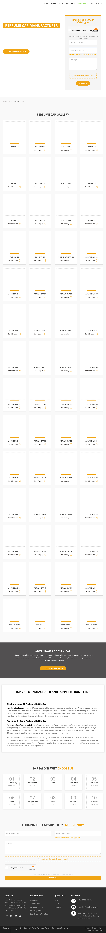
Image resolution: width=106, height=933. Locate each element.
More (98, 3)
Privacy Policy (96, 928)
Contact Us (58, 907)
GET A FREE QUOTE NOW (17, 51)
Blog (56, 900)
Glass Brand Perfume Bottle (39, 914)
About (92, 3)
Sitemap (87, 928)
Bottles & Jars (67, 3)
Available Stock (35, 904)
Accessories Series (36, 907)
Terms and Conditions (95, 931)
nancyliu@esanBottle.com (88, 907)
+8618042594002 (85, 900)
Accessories (81, 3)
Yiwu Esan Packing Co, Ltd (22, 725)
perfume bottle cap (15, 708)
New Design (34, 900)
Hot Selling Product (36, 911)
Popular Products (51, 3)
